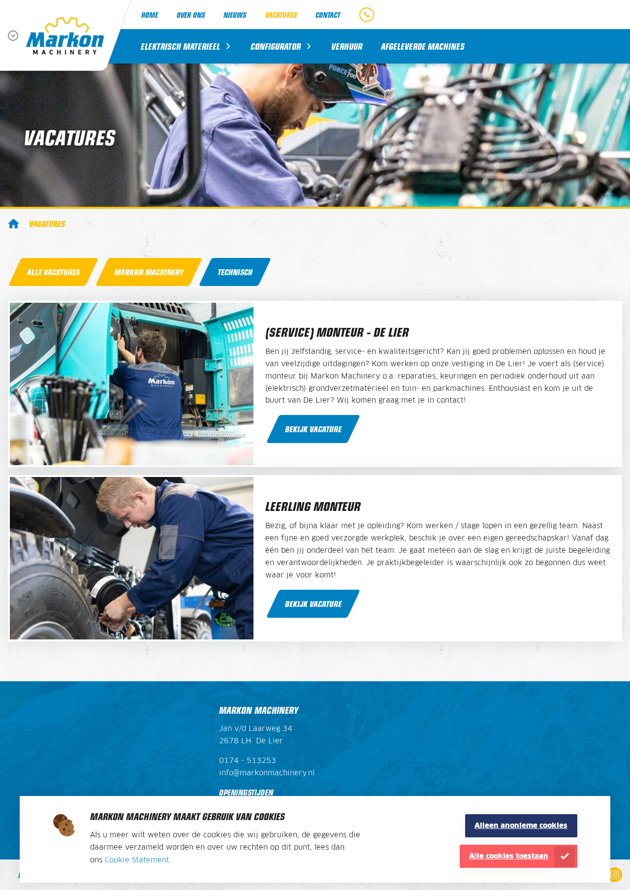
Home (149, 14)
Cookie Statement (137, 860)
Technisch (235, 272)
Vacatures (281, 14)
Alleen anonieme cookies (520, 825)
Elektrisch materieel (180, 46)
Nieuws (234, 14)
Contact (327, 14)
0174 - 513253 (247, 761)
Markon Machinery (13, 223)
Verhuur (346, 46)
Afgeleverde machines (423, 46)
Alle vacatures (53, 272)
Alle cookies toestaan (508, 856)
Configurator (276, 46)
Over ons (191, 14)
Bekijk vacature (313, 429)
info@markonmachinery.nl (267, 773)
